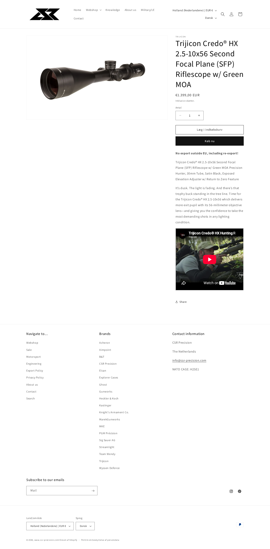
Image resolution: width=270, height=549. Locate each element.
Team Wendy (107, 454)
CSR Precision (108, 363)
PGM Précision (108, 433)
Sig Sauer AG (107, 440)
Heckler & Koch (108, 398)
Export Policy (34, 370)
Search (30, 398)
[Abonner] (93, 490)
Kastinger (105, 405)
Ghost (103, 384)
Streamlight (106, 447)
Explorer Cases (108, 377)
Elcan (102, 370)
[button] (93, 10)
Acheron (104, 343)
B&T (101, 356)
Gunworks (105, 391)
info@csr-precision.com (189, 360)
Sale (29, 350)
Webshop (32, 343)
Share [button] (183, 302)
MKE (102, 426)
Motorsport (33, 356)
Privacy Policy (34, 377)
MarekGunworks (109, 419)
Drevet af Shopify (68, 540)
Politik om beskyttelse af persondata (100, 540)
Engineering (34, 363)
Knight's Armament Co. (114, 412)
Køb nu (210, 141)
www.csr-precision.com (46, 540)
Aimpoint (105, 350)
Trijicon (104, 461)
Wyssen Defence (109, 468)
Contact (31, 391)
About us (32, 384)
